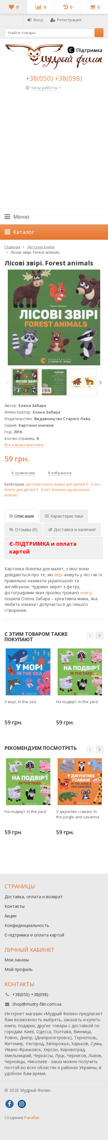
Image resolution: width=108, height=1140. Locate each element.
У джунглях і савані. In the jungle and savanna (77, 814)
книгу (85, 592)
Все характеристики (24, 444)
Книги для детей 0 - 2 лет (77, 484)
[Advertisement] (54, 152)
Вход (38, 19)
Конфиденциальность (26, 925)
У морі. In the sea (20, 701)
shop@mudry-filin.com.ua (37, 1004)
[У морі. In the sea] (28, 671)
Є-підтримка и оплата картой (34, 935)
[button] (90, 635)
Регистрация (69, 19)
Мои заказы (16, 960)
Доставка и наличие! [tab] (75, 529)
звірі (58, 574)
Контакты (14, 906)
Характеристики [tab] (66, 516)
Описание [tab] (24, 516)
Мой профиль (18, 969)
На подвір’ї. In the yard (77, 701)
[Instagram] (21, 1104)
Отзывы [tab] (26, 529)
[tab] (53, 548)
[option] (25, 382)
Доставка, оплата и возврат (33, 896)
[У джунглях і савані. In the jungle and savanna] (79, 781)
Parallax (31, 1117)
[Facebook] (9, 1104)
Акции (10, 916)
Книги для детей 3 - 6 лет (27, 489)
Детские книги (39, 484)
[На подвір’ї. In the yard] (79, 671)
